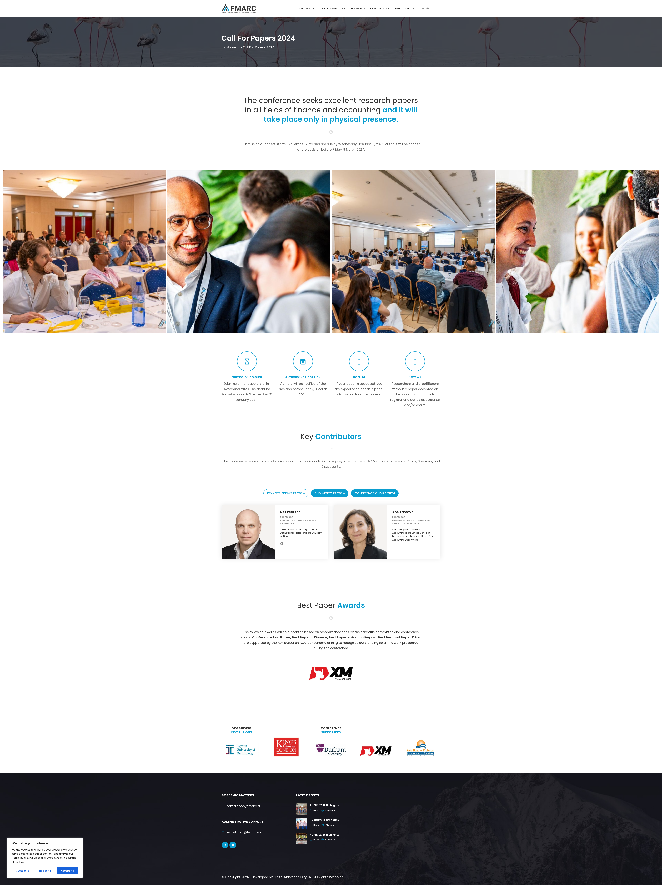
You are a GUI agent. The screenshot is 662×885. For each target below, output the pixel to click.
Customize (22, 870)
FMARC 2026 (304, 8)
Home (231, 47)
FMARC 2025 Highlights (324, 834)
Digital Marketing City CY (293, 877)
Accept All (67, 870)
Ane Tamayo (402, 512)
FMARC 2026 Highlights (324, 805)
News (316, 810)
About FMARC (403, 8)
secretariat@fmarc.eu (243, 832)
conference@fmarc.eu (243, 806)
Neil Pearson (290, 512)
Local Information (331, 8)
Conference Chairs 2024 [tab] (375, 493)
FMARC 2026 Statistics (324, 820)
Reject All (45, 870)
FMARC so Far (378, 8)
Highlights (358, 8)
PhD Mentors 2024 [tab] (330, 493)
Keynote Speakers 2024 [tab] (286, 493)
